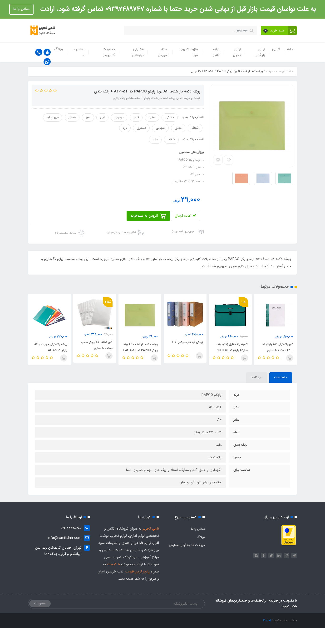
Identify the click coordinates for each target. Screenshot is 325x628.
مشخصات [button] (280, 377)
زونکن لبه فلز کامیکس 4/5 (187, 342)
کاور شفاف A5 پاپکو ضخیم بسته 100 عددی (97, 345)
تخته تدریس (163, 52)
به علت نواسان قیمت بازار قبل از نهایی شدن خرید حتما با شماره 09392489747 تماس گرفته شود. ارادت (177, 9)
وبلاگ (58, 49)
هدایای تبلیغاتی (138, 52)
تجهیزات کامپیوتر (109, 52)
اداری (276, 49)
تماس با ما (21, 9)
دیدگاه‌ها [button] (256, 377)
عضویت (40, 603)
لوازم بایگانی (260, 52)
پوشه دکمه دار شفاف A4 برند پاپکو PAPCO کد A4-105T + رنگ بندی (140, 350)
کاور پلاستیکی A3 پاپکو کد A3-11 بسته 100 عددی (277, 347)
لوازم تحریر (237, 52)
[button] (279, 30)
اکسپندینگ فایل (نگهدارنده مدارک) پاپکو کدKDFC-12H (232, 347)
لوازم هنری (215, 52)
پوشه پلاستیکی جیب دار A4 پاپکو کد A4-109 (50, 347)
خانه (290, 49)
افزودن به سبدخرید (144, 216)
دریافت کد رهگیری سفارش (187, 545)
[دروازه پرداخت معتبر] (288, 535)
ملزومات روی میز (188, 52)
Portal (267, 620)
